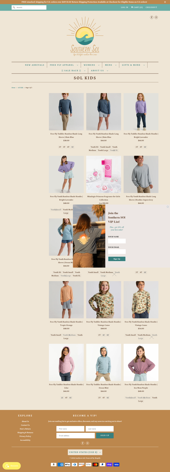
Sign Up (116, 259)
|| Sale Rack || (72, 71)
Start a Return (25, 429)
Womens (90, 65)
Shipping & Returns (25, 433)
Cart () (138, 7)
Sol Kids (85, 78)
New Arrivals (34, 65)
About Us (98, 71)
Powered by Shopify (93, 458)
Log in (124, 7)
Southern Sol (80, 458)
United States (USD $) (83, 452)
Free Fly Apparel (63, 65)
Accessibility (25, 440)
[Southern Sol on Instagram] (156, 17)
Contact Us (25, 425)
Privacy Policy (25, 436)
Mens (109, 65)
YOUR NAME (113, 236)
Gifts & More (132, 65)
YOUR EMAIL (113, 247)
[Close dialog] (168, 207)
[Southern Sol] (85, 37)
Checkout (151, 7)
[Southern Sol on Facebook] (151, 17)
